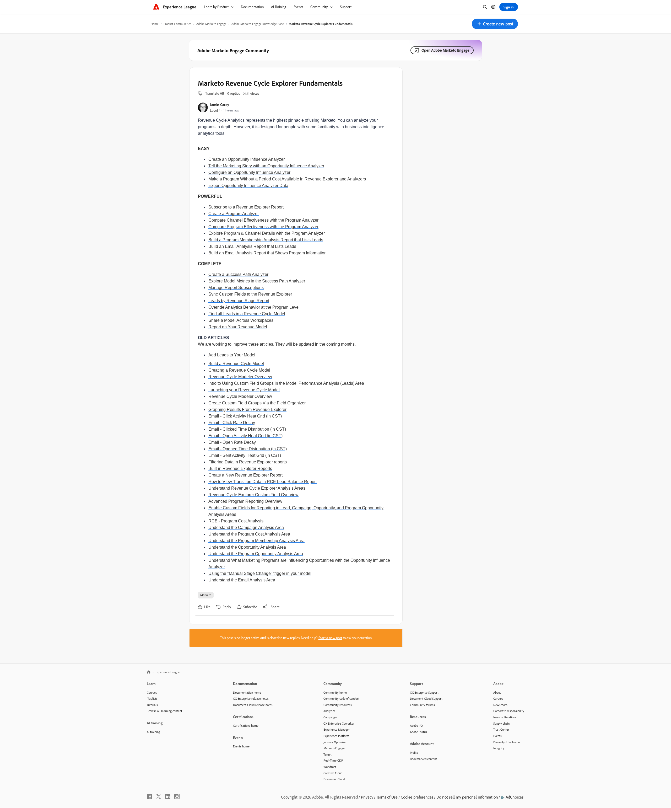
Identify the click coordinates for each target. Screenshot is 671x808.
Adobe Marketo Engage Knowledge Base (257, 24)
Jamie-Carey (219, 104)
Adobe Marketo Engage (211, 24)
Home (155, 24)
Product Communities (177, 24)
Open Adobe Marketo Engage (445, 50)
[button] (495, 24)
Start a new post (330, 637)
